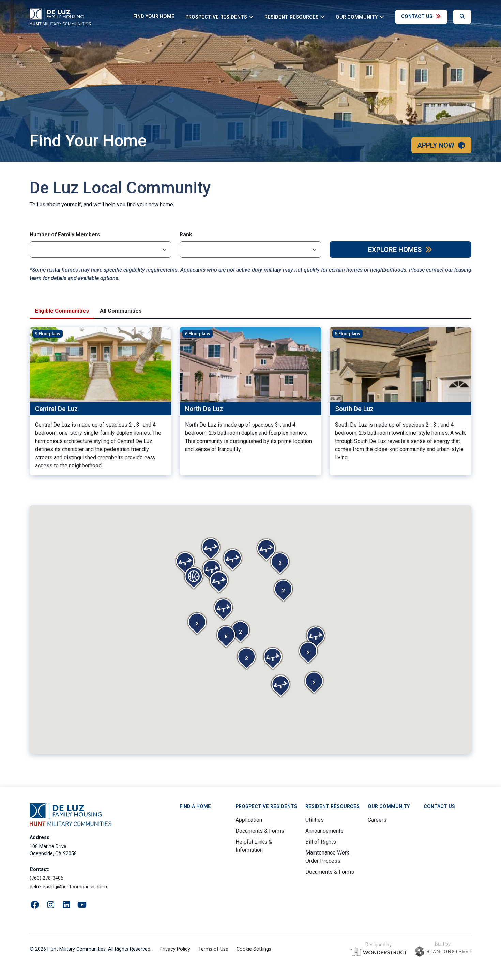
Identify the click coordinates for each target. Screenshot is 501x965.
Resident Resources (332, 807)
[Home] (60, 16)
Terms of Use (213, 949)
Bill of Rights (320, 841)
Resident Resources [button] (291, 17)
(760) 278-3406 (46, 878)
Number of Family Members (65, 234)
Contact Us (416, 16)
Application (249, 820)
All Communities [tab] (121, 311)
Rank (186, 234)
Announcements (324, 831)
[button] (240, 632)
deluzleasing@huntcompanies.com (68, 887)
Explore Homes (395, 250)
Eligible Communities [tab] (62, 311)
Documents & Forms (260, 831)
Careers (377, 820)
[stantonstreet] (443, 951)
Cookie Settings (254, 949)
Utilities (314, 820)
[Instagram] (50, 905)
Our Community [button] (357, 17)
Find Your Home (153, 16)
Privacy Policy (175, 949)
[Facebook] (35, 905)
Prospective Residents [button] (216, 17)
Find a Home (195, 807)
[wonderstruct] (379, 951)
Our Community (389, 807)
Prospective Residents (266, 807)
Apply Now (435, 145)
